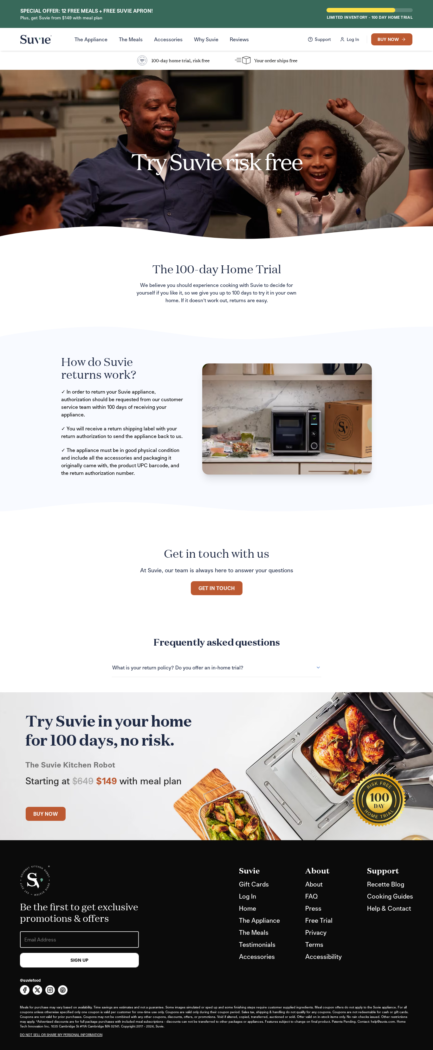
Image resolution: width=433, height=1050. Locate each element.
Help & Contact (389, 908)
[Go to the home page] (36, 39)
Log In (247, 896)
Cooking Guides (390, 896)
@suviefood (30, 980)
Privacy (315, 932)
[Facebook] (24, 990)
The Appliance (90, 39)
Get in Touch (216, 588)
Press (313, 908)
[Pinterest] (63, 990)
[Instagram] (50, 990)
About (314, 884)
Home (247, 908)
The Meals (131, 39)
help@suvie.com (383, 1021)
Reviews (239, 39)
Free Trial (319, 920)
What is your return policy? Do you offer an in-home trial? (177, 667)
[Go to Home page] (35, 881)
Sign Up (79, 960)
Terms (314, 944)
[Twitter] (37, 990)
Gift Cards (254, 884)
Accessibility (323, 956)
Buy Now (45, 814)
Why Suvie (206, 39)
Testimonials (257, 944)
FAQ (311, 896)
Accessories (168, 39)
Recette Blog (385, 884)
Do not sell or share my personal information (61, 1035)
